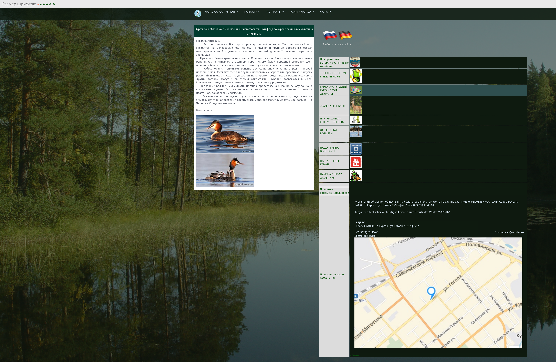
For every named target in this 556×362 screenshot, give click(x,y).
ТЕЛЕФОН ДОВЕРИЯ (333, 73)
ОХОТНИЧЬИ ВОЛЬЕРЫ (328, 131)
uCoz (353, 355)
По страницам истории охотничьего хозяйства (334, 62)
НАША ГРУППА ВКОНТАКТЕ (329, 149)
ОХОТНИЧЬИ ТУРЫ (332, 105)
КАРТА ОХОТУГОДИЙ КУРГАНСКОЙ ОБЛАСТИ (333, 90)
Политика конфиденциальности (334, 191)
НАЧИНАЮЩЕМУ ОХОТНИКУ (331, 175)
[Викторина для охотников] (355, 66)
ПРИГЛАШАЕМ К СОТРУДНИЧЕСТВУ (332, 120)
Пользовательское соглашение (332, 276)
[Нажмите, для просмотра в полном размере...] (225, 151)
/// (357, 355)
